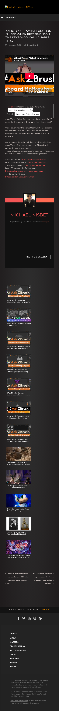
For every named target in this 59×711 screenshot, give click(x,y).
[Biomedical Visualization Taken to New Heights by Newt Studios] (19, 547)
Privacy (14, 667)
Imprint (13, 663)
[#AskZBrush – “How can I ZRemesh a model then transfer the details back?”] (19, 291)
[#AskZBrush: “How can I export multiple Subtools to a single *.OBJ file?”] (19, 407)
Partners (14, 659)
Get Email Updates (18, 650)
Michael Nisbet (32, 45)
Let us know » (44, 610)
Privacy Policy (24, 696)
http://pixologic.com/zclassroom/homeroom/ (24, 171)
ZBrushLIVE (10, 17)
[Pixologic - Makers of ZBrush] (19, 6)
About (13, 638)
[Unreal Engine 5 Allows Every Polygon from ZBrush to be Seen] (19, 454)
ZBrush (13, 634)
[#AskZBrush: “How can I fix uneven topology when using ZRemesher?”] (19, 361)
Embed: (10, 114)
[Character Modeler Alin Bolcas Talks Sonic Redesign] (19, 500)
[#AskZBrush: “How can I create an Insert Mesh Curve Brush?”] (19, 338)
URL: (43, 107)
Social (13, 654)
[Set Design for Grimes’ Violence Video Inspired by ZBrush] (19, 477)
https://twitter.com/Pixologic (33, 159)
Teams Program (17, 646)
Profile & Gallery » (37, 257)
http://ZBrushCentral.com (34, 165)
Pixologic (11, 107)
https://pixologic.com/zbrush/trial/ (19, 177)
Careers (14, 642)
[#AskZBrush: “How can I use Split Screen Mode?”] (19, 315)
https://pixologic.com (37, 162)
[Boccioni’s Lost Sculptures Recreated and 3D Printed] (19, 523)
